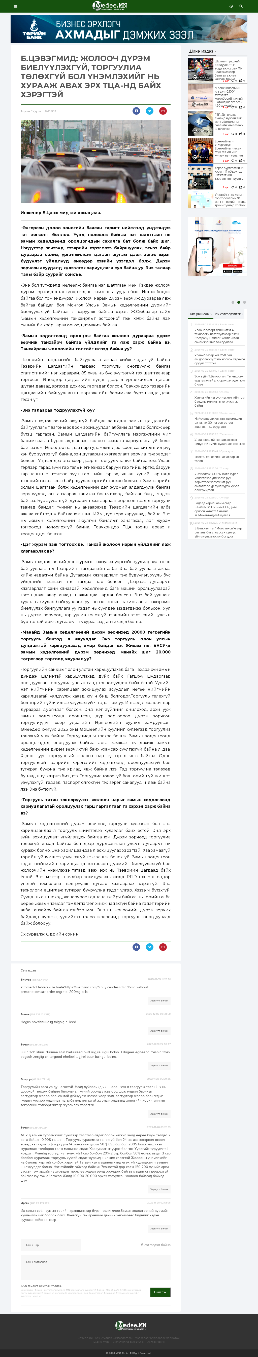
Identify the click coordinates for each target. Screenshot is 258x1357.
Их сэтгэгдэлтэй (228, 314)
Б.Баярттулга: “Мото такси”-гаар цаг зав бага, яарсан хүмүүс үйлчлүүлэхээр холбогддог (218, 532)
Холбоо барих (156, 1341)
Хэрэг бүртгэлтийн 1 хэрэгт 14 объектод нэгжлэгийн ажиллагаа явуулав (229, 173)
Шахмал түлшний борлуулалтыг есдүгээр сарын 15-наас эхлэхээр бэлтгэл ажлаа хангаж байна (228, 70)
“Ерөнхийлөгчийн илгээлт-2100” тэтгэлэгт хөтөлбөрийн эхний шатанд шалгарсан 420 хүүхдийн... (229, 96)
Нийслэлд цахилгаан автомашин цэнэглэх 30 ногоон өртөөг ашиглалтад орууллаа (218, 423)
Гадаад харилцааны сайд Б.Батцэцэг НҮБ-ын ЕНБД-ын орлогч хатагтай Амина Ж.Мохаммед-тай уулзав (216, 509)
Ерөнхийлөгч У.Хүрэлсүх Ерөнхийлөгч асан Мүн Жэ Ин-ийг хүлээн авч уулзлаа (229, 148)
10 (233, 38)
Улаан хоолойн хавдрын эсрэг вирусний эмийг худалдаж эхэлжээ (220, 442)
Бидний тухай (101, 1341)
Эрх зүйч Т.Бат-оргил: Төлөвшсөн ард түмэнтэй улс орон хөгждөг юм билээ (220, 380)
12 (244, 38)
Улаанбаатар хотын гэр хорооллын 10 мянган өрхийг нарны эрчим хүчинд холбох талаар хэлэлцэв (230, 202)
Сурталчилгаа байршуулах (128, 1341)
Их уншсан (199, 314)
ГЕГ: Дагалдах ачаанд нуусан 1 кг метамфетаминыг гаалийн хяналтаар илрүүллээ (229, 122)
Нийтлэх (160, 1292)
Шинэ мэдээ (200, 51)
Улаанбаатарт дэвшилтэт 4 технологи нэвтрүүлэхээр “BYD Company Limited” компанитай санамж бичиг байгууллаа (217, 336)
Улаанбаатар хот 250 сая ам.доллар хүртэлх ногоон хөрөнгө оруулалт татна (220, 359)
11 (238, 38)
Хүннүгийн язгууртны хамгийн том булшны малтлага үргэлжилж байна (219, 402)
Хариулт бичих (159, 1000)
